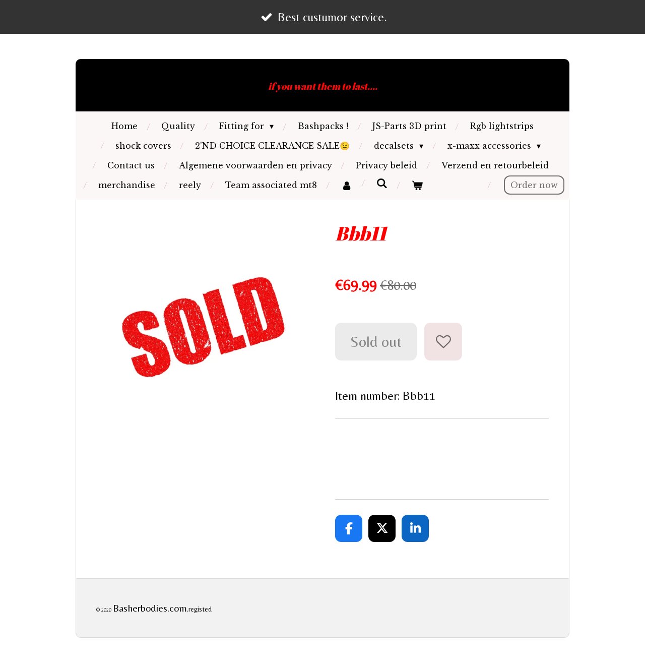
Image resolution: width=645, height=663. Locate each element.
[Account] (346, 185)
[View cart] (417, 185)
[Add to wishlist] (443, 341)
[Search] (381, 183)
